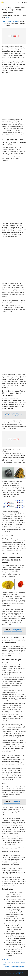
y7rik (7, 17)
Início (3, 21)
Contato (9, 973)
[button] (19, 2)
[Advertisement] (14, 89)
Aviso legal (20, 972)
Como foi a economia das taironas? (14, 966)
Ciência (9, 21)
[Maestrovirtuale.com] (4, 2)
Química (15, 21)
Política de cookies (17, 973)
